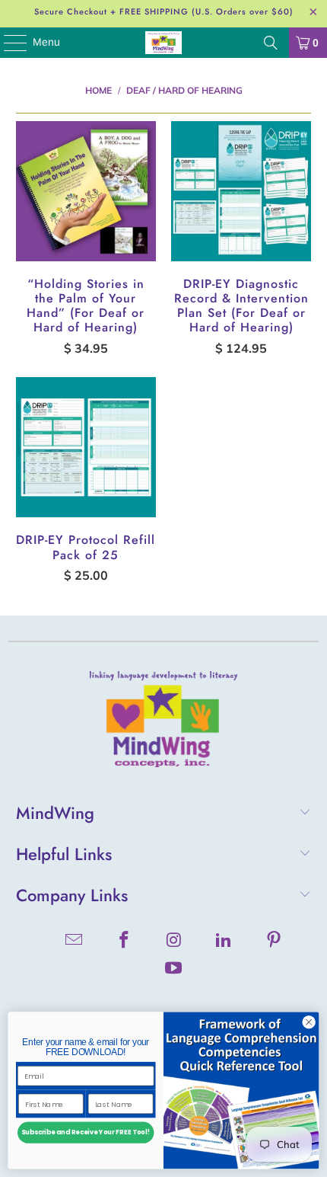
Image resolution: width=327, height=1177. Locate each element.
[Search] (270, 42)
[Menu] (7, 42)
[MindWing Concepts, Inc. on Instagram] (174, 941)
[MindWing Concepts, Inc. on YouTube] (174, 969)
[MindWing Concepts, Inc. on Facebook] (124, 941)
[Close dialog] (309, 1022)
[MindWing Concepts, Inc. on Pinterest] (274, 941)
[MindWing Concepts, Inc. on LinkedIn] (224, 941)
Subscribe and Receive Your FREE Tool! (85, 1132)
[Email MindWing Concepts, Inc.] (74, 941)
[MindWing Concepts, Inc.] (164, 42)
